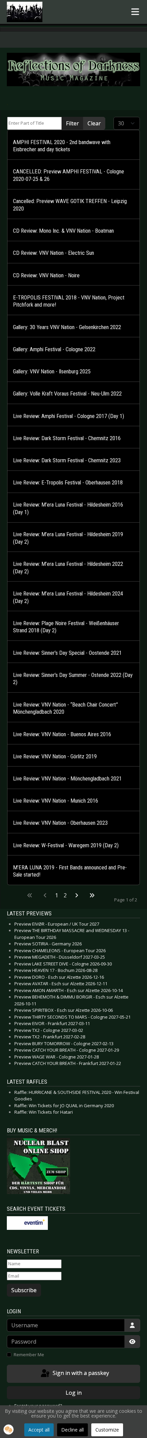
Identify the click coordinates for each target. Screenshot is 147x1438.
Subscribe (24, 1290)
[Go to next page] (76, 895)
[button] (8, 1429)
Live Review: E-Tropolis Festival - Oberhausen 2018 (68, 482)
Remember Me (29, 1354)
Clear (94, 123)
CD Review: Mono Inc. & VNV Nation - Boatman (63, 231)
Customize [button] (107, 1429)
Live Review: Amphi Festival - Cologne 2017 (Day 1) (68, 416)
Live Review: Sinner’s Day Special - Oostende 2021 (67, 653)
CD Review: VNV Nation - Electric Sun (53, 253)
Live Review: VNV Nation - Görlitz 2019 (55, 756)
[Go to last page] (92, 895)
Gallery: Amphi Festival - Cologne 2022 (54, 349)
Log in (74, 1392)
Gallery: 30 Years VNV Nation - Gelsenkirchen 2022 (67, 327)
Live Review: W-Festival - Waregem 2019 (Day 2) (66, 845)
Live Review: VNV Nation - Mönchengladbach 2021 (67, 778)
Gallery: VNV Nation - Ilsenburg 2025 (52, 371)
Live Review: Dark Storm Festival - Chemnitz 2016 (67, 438)
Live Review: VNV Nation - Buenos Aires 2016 (62, 734)
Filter (72, 123)
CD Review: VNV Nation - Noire (46, 275)
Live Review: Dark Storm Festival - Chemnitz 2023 (67, 460)
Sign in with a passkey (80, 1373)
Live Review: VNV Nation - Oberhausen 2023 (60, 823)
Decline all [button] (72, 1429)
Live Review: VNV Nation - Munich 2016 (55, 801)
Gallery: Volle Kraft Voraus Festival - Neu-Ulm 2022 (67, 393)
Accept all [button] (39, 1429)
